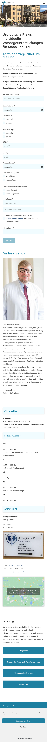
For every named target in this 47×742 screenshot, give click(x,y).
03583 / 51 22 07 (16, 566)
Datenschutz (20, 738)
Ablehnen (23, 727)
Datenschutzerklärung (14, 218)
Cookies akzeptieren (23, 721)
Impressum (28, 738)
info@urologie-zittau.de (19, 572)
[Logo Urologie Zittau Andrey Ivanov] (8, 3)
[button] (44, 3)
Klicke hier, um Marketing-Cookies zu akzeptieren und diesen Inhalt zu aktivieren (23, 591)
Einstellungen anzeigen (23, 733)
